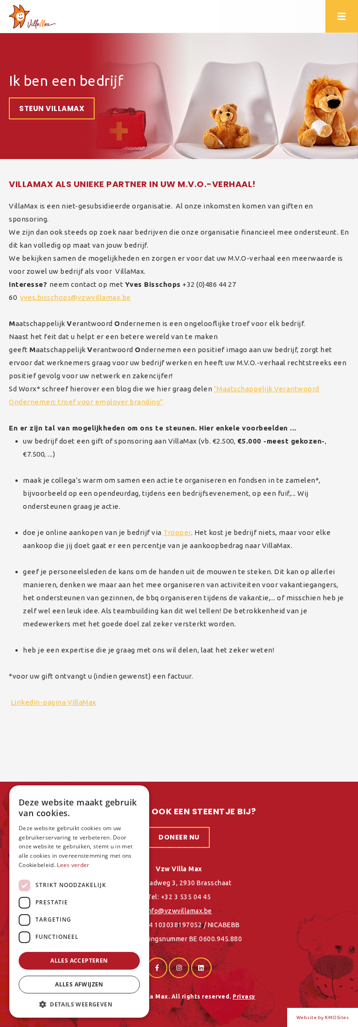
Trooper (177, 532)
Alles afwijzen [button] (79, 984)
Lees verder (73, 865)
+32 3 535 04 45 (186, 897)
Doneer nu (179, 837)
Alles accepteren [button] (79, 961)
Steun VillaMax (51, 108)
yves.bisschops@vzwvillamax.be (75, 297)
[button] (79, 1003)
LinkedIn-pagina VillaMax (53, 702)
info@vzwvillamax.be (179, 911)
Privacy (244, 996)
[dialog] (79, 901)
